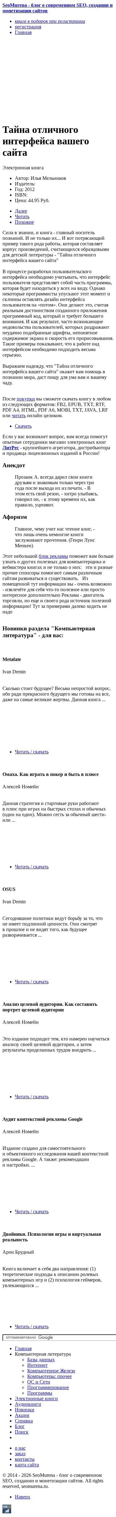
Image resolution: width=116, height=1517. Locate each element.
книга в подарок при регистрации (50, 21)
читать (19, 415)
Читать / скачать (32, 751)
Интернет (37, 1365)
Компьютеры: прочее (49, 1376)
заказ (20, 1453)
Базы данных (41, 1359)
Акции (22, 1415)
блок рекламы (53, 556)
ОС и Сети (38, 1381)
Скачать (23, 426)
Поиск (21, 1431)
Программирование (48, 1387)
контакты (25, 1459)
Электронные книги (36, 1398)
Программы (39, 1393)
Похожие (24, 222)
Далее (21, 211)
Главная (23, 1348)
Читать (22, 216)
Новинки (24, 1409)
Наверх (22, 1496)
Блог (20, 1426)
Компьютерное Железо (51, 1370)
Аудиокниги (28, 1404)
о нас (20, 1448)
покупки (26, 398)
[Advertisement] (41, 78)
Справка (24, 1420)
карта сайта (27, 1464)
